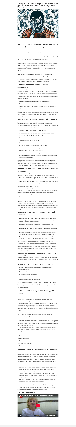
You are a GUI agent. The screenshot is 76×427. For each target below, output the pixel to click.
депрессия (20, 190)
